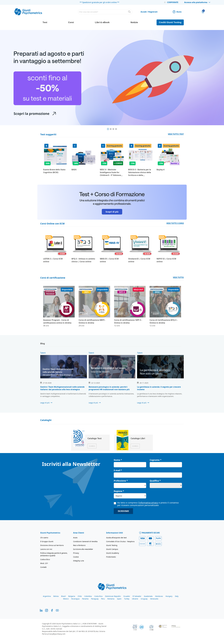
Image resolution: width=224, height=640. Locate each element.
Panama (85, 599)
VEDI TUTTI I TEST (176, 134)
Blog (42, 343)
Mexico (66, 599)
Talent (43, 353)
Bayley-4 (160, 169)
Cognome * (155, 460)
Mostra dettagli (138, 635)
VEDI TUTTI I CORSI (175, 223)
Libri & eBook (102, 22)
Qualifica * (155, 480)
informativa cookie (64, 625)
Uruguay (144, 599)
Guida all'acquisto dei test (116, 537)
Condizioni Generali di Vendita (85, 541)
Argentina (47, 596)
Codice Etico (45, 559)
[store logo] (28, 11)
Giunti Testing (111, 545)
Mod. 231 (44, 563)
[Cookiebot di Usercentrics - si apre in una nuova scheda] (31, 635)
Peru (103, 599)
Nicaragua (75, 599)
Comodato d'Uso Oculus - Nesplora (120, 541)
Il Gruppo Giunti (46, 541)
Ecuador (127, 596)
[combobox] (105, 11)
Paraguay (94, 599)
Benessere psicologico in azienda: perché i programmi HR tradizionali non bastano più (109, 388)
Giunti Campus (112, 549)
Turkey (126, 599)
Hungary (169, 596)
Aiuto (177, 11)
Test (45, 22)
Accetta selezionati (182, 618)
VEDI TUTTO (178, 277)
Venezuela (154, 599)
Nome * (118, 460)
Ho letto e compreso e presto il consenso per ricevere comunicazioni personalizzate (148, 503)
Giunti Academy (112, 553)
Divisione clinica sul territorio (52, 545)
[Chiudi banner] (204, 609)
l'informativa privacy (148, 502)
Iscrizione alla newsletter (83, 549)
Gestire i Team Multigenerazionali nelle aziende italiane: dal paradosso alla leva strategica (62, 388)
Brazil (63, 596)
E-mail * (118, 470)
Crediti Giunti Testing (170, 22)
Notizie (134, 22)
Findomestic (111, 557)
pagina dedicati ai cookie (141, 628)
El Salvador (137, 596)
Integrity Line (78, 560)
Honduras (159, 596)
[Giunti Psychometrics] (112, 586)
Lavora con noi (46, 549)
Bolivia (56, 596)
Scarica (92, 446)
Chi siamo (44, 537)
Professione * (121, 480)
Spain (119, 599)
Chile (80, 596)
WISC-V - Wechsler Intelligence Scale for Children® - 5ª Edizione (110, 172)
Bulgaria (71, 596)
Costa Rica (98, 596)
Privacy (76, 553)
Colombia (88, 596)
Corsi (71, 22)
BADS (74, 169)
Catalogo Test (95, 438)
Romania (110, 599)
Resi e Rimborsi (79, 545)
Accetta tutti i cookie (182, 611)
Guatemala (148, 596)
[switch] (81, 635)
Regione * (119, 491)
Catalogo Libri (138, 438)
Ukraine (135, 599)
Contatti (43, 567)
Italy (176, 596)
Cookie (76, 557)
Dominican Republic (113, 596)
